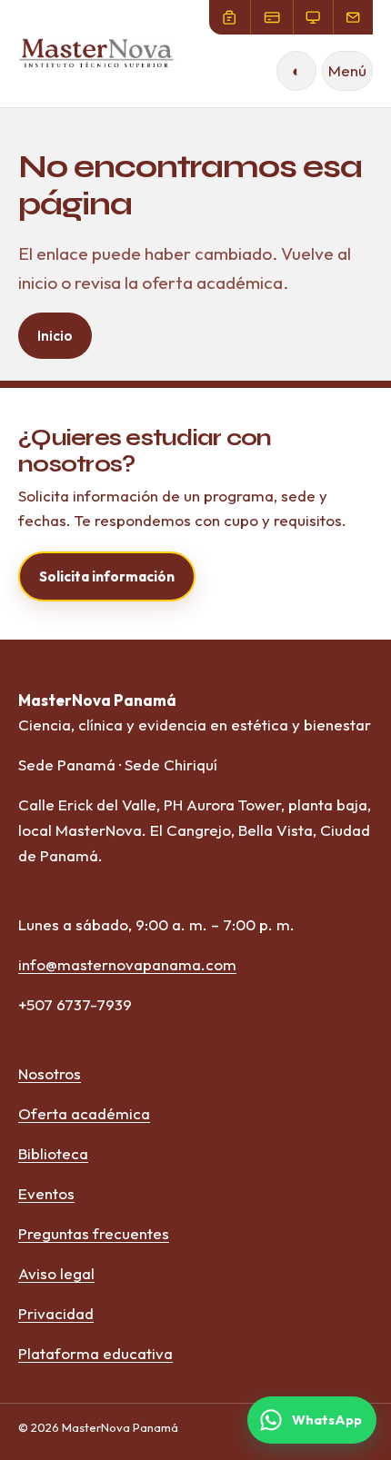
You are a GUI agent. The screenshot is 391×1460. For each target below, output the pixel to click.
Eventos (46, 1193)
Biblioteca (53, 1153)
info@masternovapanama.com (127, 964)
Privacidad (56, 1313)
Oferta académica (84, 1113)
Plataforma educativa (95, 1353)
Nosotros (49, 1073)
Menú (347, 70)
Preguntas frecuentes (93, 1233)
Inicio (55, 335)
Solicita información (107, 576)
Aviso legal (56, 1273)
